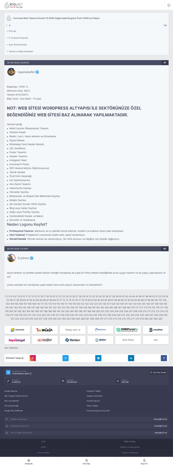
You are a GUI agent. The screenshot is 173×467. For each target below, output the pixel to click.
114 (54, 303)
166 (115, 307)
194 (71, 311)
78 (82, 300)
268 (92, 318)
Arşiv (43, 441)
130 (122, 303)
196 (80, 311)
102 (165, 300)
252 (17, 318)
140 (165, 303)
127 (108, 303)
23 (63, 296)
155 (68, 307)
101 (160, 300)
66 (44, 300)
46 (140, 296)
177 (162, 307)
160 (89, 307)
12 (29, 296)
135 (143, 303)
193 (67, 311)
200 (98, 311)
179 (6, 311)
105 (16, 303)
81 (92, 300)
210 (144, 311)
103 (8, 303)
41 (123, 296)
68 (51, 300)
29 (83, 296)
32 (93, 296)
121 (82, 303)
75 (73, 300)
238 (109, 315)
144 (20, 307)
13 (32, 296)
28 (80, 296)
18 (47, 296)
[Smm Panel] (156, 330)
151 (50, 307)
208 (135, 311)
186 (37, 311)
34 (100, 296)
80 (89, 300)
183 (24, 311)
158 (81, 307)
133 (135, 303)
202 (107, 311)
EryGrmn (23, 258)
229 (67, 315)
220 (25, 315)
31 (90, 296)
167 (120, 307)
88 (115, 300)
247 (151, 315)
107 (25, 303)
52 (160, 296)
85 (105, 300)
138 (156, 303)
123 (91, 303)
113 (50, 303)
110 (38, 303)
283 (160, 318)
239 (114, 315)
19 (50, 296)
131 (126, 303)
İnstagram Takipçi (93, 391)
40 (120, 296)
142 (11, 307)
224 (44, 315)
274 (119, 318)
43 (130, 296)
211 (149, 311)
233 (86, 315)
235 (95, 315)
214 (162, 311)
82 (95, 300)
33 (96, 296)
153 (59, 307)
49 (150, 296)
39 (117, 296)
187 (41, 311)
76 (76, 300)
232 (81, 315)
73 (67, 300)
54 (166, 296)
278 (137, 318)
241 (123, 315)
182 (19, 311)
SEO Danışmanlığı (11, 406)
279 (142, 318)
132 (130, 303)
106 (21, 303)
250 (165, 315)
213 (157, 311)
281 (151, 318)
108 (29, 303)
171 (137, 307)
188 (45, 311)
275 (124, 318)
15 (38, 296)
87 (112, 300)
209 (140, 311)
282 (156, 318)
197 (84, 311)
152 (54, 307)
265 (78, 318)
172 (141, 307)
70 (57, 300)
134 (139, 303)
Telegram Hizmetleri (94, 396)
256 (36, 318)
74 (70, 300)
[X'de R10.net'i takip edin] (66, 358)
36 (107, 296)
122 (87, 303)
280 (146, 318)
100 (156, 300)
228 (62, 315)
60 (24, 300)
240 (119, 315)
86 (109, 300)
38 (113, 296)
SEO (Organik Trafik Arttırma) (16, 396)
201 (102, 311)
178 (166, 307)
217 (12, 315)
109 (34, 303)
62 (31, 300)
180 (11, 311)
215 (166, 311)
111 (42, 303)
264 (73, 318)
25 (70, 296)
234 (90, 315)
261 (59, 318)
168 (124, 307)
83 (99, 300)
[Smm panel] (128, 330)
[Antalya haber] (17, 330)
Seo (156, 339)
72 (64, 300)
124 (95, 303)
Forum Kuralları (43, 453)
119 (74, 303)
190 (54, 311)
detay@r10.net (161, 433)
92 (129, 300)
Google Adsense (10, 391)
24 (67, 296)
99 (152, 300)
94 (135, 300)
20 (53, 296)
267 (87, 318)
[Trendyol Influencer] (45, 330)
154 (63, 307)
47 (143, 296)
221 (29, 315)
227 (58, 315)
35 (103, 296)
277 (133, 318)
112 (46, 303)
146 (29, 307)
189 (50, 311)
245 (142, 315)
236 (100, 315)
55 (7, 300)
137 (152, 303)
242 (128, 315)
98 (149, 300)
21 (57, 296)
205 (121, 311)
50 (153, 296)
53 (163, 296)
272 (110, 318)
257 (41, 318)
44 (133, 296)
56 (11, 300)
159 (85, 307)
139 (161, 303)
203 (112, 311)
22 (60, 296)
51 (157, 296)
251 (12, 318)
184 (28, 311)
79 (86, 300)
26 (73, 296)
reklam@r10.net (160, 419)
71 (61, 300)
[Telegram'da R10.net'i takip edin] (98, 358)
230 (72, 315)
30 (87, 296)
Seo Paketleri (11, 347)
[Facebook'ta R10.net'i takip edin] (164, 358)
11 (27, 296)
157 (76, 307)
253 (22, 318)
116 (62, 303)
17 (44, 296)
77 (79, 300)
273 (115, 318)
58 (17, 300)
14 (35, 296)
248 (156, 315)
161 (93, 307)
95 (139, 300)
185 (32, 311)
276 (128, 318)
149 (42, 307)
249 (161, 315)
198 (89, 311)
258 (45, 318)
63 (34, 300)
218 (16, 315)
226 (53, 315)
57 (14, 300)
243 (132, 315)
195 (76, 311)
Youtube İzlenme (93, 401)
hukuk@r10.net (160, 426)
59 (21, 300)
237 (104, 315)
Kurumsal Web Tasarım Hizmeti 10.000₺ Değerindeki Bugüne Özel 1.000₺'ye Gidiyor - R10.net (13, 5)
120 (78, 303)
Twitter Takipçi (92, 406)
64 (37, 300)
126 (104, 303)
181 (15, 311)
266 (83, 318)
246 (147, 315)
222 (34, 315)
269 (97, 318)
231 (76, 315)
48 (146, 296)
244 (137, 315)
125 (100, 303)
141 (7, 307)
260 (55, 318)
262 (64, 318)
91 (126, 300)
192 (63, 311)
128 (113, 303)
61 (28, 300)
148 (37, 307)
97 (145, 300)
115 (58, 303)
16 (41, 296)
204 (117, 311)
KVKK (43, 447)
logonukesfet (26, 72)
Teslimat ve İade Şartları (130, 447)
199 (93, 311)
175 (153, 307)
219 (20, 315)
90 (122, 300)
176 (157, 307)
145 (24, 307)
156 (72, 307)
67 (47, 300)
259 (50, 318)
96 (142, 300)
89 (119, 300)
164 (107, 307)
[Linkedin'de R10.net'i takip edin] (131, 358)
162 (98, 307)
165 (111, 307)
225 (48, 315)
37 (110, 296)
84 (102, 300)
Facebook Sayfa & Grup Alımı (98, 411)
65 (41, 300)
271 (106, 318)
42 (126, 296)
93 (132, 300)
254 (26, 318)
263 (69, 318)
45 (136, 296)
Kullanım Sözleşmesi (130, 453)
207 (131, 311)
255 (31, 318)
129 (117, 303)
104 (12, 303)
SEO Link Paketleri (11, 401)
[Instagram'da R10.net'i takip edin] (33, 358)
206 (126, 311)
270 (101, 318)
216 (7, 315)
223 (39, 315)
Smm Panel (128, 339)
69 (54, 300)
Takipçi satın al (72, 329)
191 (58, 311)
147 (33, 307)
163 (102, 307)
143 (15, 307)
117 (66, 303)
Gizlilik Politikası (130, 441)
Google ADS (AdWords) (13, 411)
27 (77, 296)
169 (128, 307)
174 (149, 307)
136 (148, 303)
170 (133, 307)
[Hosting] (100, 330)
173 (145, 307)
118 (70, 303)
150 (46, 307)
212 (153, 311)
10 (23, 296)
